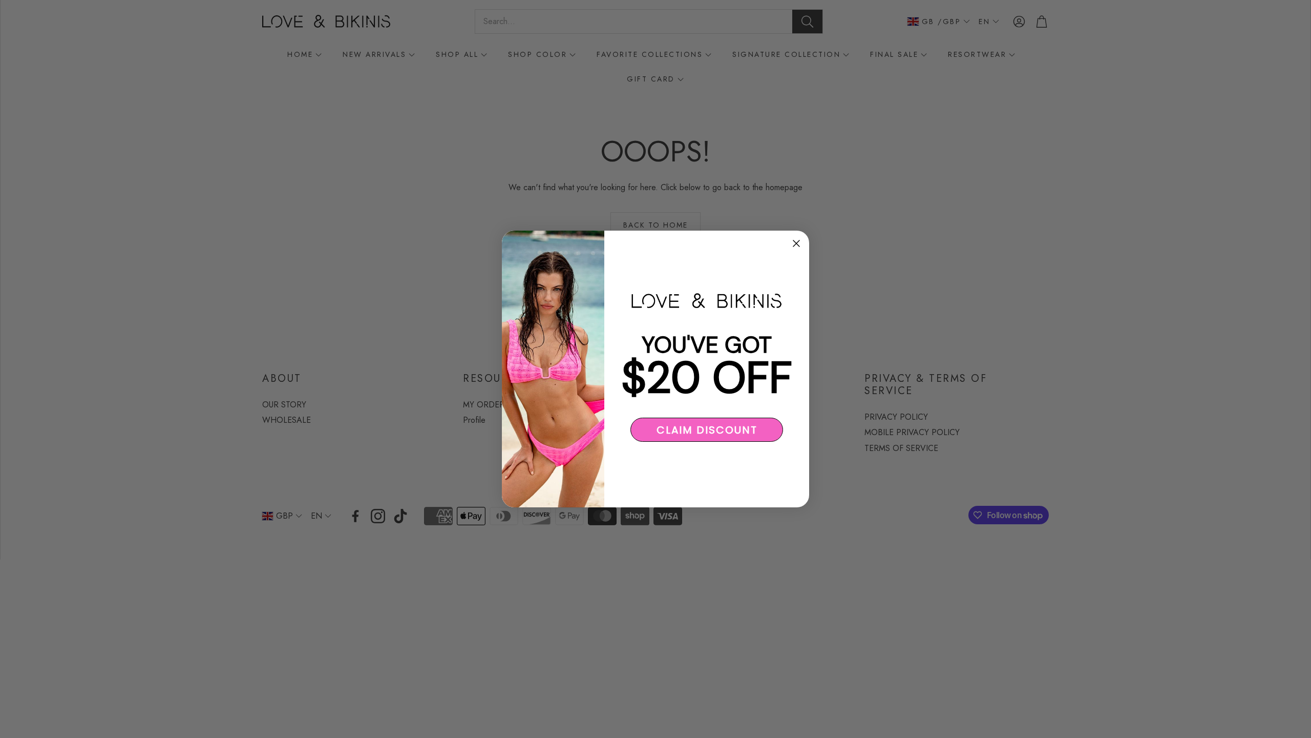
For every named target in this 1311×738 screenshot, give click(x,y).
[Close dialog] (796, 243)
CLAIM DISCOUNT (707, 430)
